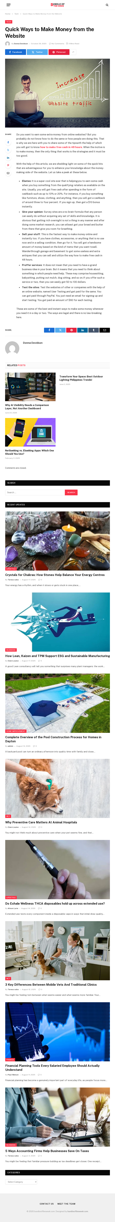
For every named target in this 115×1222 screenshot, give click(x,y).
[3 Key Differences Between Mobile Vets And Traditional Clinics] (57, 950)
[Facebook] (8, 142)
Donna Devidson (21, 44)
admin (10, 746)
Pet (8, 816)
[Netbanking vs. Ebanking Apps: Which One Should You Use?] (30, 432)
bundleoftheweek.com (78, 1211)
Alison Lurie (13, 908)
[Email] (8, 173)
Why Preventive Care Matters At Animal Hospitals (41, 822)
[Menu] (8, 5)
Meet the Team (66, 1204)
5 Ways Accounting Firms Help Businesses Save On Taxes (47, 1151)
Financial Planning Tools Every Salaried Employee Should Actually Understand (52, 1068)
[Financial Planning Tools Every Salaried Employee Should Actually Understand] (57, 1031)
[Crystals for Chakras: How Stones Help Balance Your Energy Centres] (57, 541)
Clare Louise (13, 661)
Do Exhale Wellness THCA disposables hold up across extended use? (55, 903)
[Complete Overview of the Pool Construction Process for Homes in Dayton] (57, 703)
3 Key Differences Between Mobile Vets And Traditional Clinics (51, 984)
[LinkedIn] (8, 158)
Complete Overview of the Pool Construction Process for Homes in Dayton (53, 739)
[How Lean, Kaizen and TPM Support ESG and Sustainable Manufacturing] (57, 622)
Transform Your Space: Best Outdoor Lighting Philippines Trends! (81, 378)
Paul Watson (13, 1075)
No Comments (58, 44)
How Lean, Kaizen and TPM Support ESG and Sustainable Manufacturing (57, 656)
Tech (8, 22)
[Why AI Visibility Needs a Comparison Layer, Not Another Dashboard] (30, 387)
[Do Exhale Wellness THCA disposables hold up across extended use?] (57, 869)
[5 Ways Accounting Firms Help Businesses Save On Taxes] (57, 1117)
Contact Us (47, 1204)
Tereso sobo (13, 580)
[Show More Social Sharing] (73, 52)
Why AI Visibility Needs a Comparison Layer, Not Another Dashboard (27, 407)
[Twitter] (8, 150)
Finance (10, 1060)
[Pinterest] (8, 165)
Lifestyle (11, 569)
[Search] (106, 5)
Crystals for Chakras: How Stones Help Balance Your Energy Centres (55, 575)
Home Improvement (15, 731)
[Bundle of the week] (57, 5)
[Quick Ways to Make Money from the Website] (57, 93)
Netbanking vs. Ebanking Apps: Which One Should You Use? (29, 452)
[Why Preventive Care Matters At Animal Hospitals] (57, 788)
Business (11, 650)
